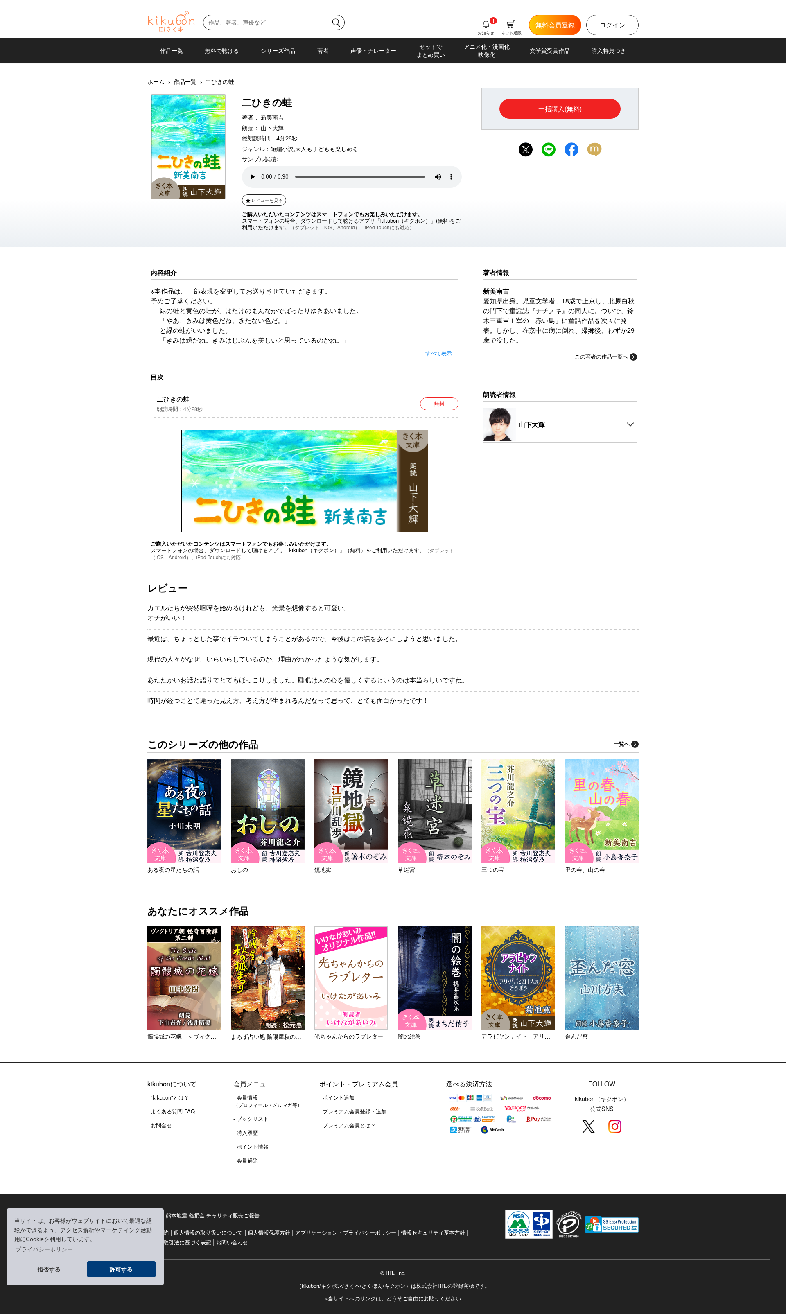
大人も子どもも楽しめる (326, 148)
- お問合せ (159, 1125)
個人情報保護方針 (269, 1232)
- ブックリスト (251, 1118)
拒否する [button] (49, 1269)
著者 (323, 50)
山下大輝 (272, 127)
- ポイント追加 (337, 1097)
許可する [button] (121, 1269)
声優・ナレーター (373, 50)
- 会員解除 (245, 1160)
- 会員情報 (267, 1100)
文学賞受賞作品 (550, 50)
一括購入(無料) (560, 108)
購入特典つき (609, 50)
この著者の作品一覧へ (601, 356)
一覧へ (622, 743)
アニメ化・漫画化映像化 (487, 50)
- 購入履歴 (245, 1132)
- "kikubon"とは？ (168, 1097)
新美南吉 (272, 117)
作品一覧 (171, 50)
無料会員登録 (555, 24)
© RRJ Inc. (393, 1273)
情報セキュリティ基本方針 (433, 1232)
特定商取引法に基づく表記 (179, 1242)
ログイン (612, 24)
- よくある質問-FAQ (171, 1111)
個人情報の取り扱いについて (208, 1232)
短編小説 (282, 148)
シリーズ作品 (278, 50)
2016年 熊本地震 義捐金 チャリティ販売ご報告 (203, 1215)
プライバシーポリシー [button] (44, 1249)
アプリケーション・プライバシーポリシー (345, 1232)
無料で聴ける (222, 50)
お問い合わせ (232, 1242)
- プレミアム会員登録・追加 (352, 1111)
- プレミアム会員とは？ (347, 1125)
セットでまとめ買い (430, 50)
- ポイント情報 (251, 1146)
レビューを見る (267, 199)
